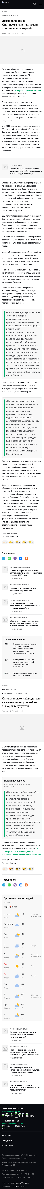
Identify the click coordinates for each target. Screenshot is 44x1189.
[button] (4, 558)
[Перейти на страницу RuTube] (25, 1115)
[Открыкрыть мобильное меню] (40, 4)
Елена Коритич (19, 1186)
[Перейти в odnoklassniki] (26, 558)
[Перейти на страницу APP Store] (20, 1127)
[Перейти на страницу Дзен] (21, 1115)
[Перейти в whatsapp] (9, 558)
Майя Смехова (12, 533)
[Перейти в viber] (15, 558)
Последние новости (14, 639)
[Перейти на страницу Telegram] (30, 1115)
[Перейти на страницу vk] (4, 1115)
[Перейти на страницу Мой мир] (17, 1115)
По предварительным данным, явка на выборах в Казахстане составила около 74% (21, 851)
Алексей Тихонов (22, 1183)
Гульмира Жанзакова (14, 860)
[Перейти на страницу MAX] (8, 1115)
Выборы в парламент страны (28, 90)
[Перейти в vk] (21, 558)
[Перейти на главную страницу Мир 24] (5, 3)
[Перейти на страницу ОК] (12, 1115)
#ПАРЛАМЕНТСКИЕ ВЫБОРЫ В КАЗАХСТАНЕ (14, 693)
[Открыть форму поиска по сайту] (34, 3)
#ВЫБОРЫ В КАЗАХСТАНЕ (9, 689)
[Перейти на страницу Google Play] (7, 1127)
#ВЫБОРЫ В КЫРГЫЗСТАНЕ (10, 16)
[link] (17, 165)
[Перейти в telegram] (4, 558)
